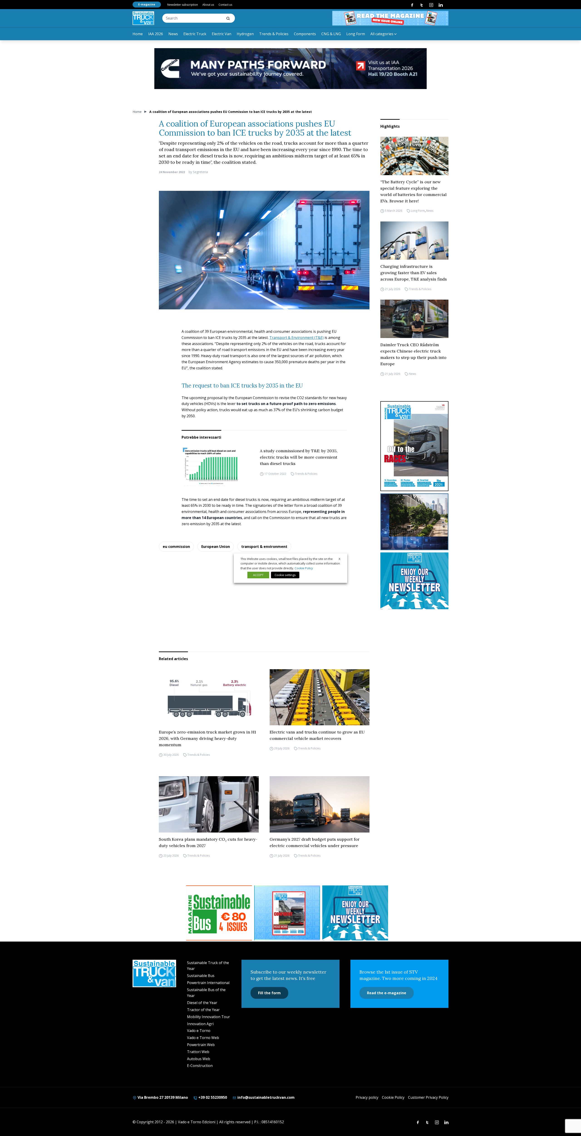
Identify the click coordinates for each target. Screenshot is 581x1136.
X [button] (339, 559)
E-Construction (200, 1065)
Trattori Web (198, 1051)
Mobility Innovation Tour (208, 1016)
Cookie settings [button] (285, 575)
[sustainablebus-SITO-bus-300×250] (414, 521)
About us (208, 5)
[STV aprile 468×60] (390, 18)
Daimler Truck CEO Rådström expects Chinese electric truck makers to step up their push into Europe (413, 354)
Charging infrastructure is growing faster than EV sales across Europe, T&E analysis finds (413, 273)
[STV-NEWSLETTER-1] (414, 580)
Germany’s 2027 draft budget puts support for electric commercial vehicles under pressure (314, 842)
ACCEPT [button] (258, 575)
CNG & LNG (331, 33)
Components (305, 33)
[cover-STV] (414, 446)
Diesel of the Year (202, 1002)
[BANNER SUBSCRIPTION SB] (219, 912)
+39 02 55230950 (212, 1097)
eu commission (176, 546)
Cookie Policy (393, 1097)
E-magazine (146, 4)
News (173, 33)
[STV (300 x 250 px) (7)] (287, 912)
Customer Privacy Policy (428, 1097)
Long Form (355, 33)
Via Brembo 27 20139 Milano (162, 1097)
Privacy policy (367, 1097)
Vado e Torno (198, 1030)
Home (138, 33)
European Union (215, 546)
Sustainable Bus (200, 975)
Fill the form (269, 992)
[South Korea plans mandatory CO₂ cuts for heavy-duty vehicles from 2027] (209, 804)
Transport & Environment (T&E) (296, 337)
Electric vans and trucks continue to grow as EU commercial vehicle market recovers (317, 735)
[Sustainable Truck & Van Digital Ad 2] (290, 68)
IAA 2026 (155, 33)
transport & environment (264, 546)
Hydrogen (245, 33)
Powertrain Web (201, 1044)
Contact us (225, 5)
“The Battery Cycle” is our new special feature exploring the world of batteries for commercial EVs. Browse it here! (413, 191)
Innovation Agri (200, 1023)
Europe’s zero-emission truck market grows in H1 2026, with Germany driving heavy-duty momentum (207, 738)
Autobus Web (198, 1058)
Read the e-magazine (386, 992)
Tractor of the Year (203, 1009)
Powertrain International (208, 982)
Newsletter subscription (182, 5)
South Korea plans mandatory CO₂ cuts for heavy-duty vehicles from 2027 (208, 842)
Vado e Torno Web (203, 1037)
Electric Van (221, 33)
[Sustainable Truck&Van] (143, 18)
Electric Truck (194, 33)
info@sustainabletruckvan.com (265, 1097)
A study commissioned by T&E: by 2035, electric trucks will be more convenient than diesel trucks (298, 457)
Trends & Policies (273, 33)
